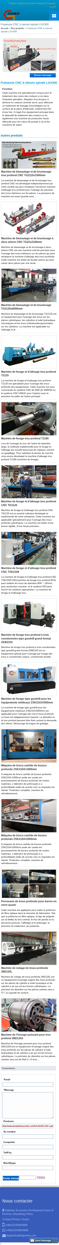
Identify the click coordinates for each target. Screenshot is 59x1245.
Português (50, 3)
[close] (55, 1240)
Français (39, 3)
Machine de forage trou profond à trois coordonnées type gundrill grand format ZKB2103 (26, 638)
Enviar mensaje (42, 75)
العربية (52, 6)
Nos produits (17, 28)
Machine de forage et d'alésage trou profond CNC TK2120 (28, 503)
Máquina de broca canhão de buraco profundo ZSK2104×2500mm (24, 837)
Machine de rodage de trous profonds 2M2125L (24, 970)
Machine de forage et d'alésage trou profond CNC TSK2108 (28, 570)
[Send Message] (41, 1240)
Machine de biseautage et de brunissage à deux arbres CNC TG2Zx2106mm (27, 240)
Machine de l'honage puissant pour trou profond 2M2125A (26, 1036)
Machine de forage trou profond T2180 (25, 438)
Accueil (4, 28)
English (13, 3)
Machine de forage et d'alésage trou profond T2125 (28, 373)
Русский (30, 3)
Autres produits (12, 135)
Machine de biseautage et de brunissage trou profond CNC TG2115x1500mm (26, 173)
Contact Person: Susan (15, 1219)
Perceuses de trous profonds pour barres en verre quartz (29, 903)
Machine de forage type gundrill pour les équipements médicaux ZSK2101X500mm (27, 700)
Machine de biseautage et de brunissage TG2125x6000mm (26, 307)
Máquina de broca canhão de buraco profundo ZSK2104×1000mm (24, 767)
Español (21, 3)
